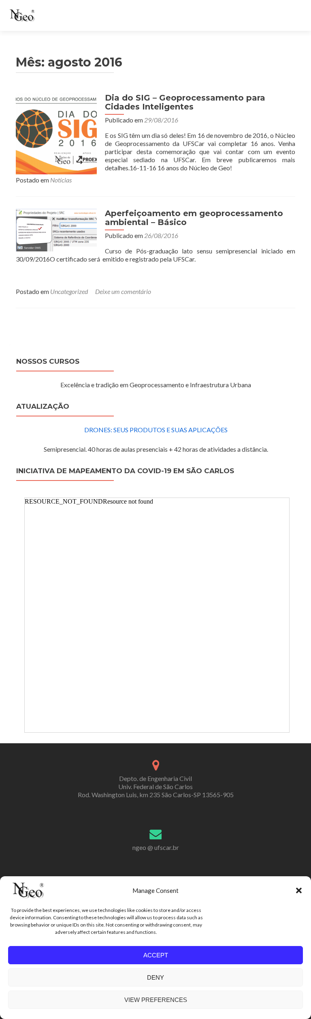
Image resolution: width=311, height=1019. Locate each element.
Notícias (61, 180)
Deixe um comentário (123, 291)
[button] (299, 890)
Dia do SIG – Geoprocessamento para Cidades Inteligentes (185, 102)
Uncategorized (69, 291)
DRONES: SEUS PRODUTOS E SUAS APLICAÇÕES (156, 429)
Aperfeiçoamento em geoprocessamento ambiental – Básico (194, 217)
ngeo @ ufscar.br (155, 847)
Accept (155, 955)
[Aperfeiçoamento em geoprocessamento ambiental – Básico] (56, 229)
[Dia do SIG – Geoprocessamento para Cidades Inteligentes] (56, 133)
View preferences (155, 999)
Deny (155, 977)
